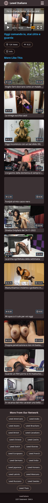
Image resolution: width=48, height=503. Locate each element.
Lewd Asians (14, 426)
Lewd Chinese (15, 439)
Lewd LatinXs (14, 474)
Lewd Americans (16, 419)
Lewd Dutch (15, 446)
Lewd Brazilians (32, 426)
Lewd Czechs (33, 439)
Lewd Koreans (34, 467)
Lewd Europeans (15, 453)
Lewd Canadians (32, 432)
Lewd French (34, 453)
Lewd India (33, 460)
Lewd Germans (16, 460)
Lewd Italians (18, 3)
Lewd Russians (15, 481)
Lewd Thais (24, 488)
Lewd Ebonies (32, 446)
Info (11, 51)
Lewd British (13, 432)
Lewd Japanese (14, 467)
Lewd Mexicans (32, 474)
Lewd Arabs (34, 419)
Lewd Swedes (33, 481)
